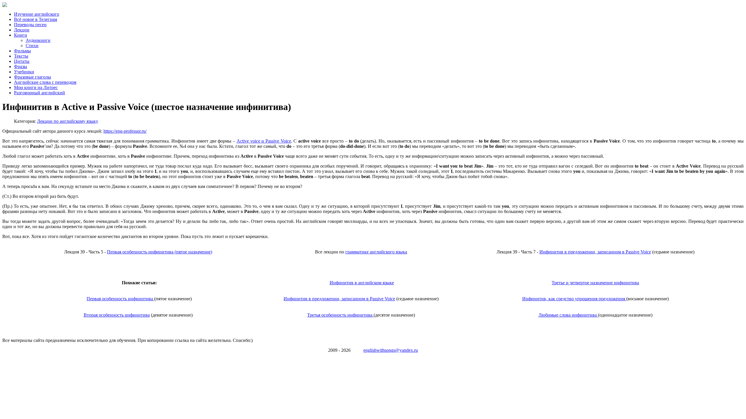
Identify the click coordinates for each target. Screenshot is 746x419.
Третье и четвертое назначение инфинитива (595, 282)
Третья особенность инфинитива (340, 315)
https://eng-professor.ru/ (125, 131)
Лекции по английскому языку (67, 121)
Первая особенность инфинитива (120, 298)
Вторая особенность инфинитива (117, 315)
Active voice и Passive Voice (264, 141)
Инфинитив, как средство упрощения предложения (574, 298)
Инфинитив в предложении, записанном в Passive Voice (595, 251)
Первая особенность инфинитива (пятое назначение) (159, 251)
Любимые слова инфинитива (568, 315)
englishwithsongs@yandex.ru (390, 350)
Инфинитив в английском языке (362, 282)
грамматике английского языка (376, 251)
